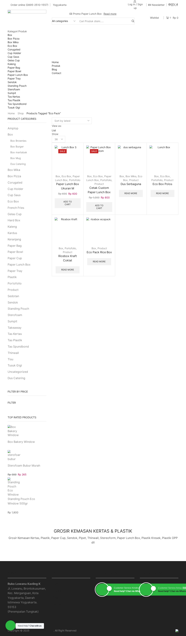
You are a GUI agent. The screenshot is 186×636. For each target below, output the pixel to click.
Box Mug (15, 158)
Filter (12, 402)
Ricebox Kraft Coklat (67, 258)
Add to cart (75, 165)
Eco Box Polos (162, 184)
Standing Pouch (17, 85)
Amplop (13, 128)
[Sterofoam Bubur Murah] (14, 455)
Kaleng (12, 63)
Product (99, 183)
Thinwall (13, 353)
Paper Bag (14, 67)
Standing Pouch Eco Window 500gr (21, 501)
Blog (54, 69)
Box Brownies (18, 140)
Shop (21, 113)
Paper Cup (15, 258)
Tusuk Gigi (14, 107)
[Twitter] (174, 4)
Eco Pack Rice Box (99, 252)
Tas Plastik (14, 100)
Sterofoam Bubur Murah (24, 465)
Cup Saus (13, 56)
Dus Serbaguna (131, 184)
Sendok (12, 82)
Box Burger (17, 146)
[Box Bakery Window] (14, 431)
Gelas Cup (14, 60)
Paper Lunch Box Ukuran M (67, 186)
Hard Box (14, 220)
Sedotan (13, 296)
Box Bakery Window (21, 442)
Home (55, 62)
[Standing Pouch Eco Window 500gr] (14, 486)
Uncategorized (18, 372)
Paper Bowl (14, 71)
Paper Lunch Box (18, 74)
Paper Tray (14, 78)
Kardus (12, 233)
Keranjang (14, 239)
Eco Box (12, 45)
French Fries (16, 208)
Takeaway (14, 327)
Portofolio (74, 180)
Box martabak (18, 152)
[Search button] (133, 21)
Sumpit (12, 93)
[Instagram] (172, 4)
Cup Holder (14, 53)
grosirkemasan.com (41, 630)
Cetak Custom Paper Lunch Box (99, 190)
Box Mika (13, 42)
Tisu (10, 359)
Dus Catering (18, 163)
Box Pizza (13, 38)
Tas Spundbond (17, 103)
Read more (110, 13)
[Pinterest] (169, 4)
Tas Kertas (14, 96)
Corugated (14, 49)
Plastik (12, 277)
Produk (56, 65)
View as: (57, 125)
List (54, 130)
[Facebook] (177, 4)
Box (10, 34)
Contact (56, 73)
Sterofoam (14, 89)
